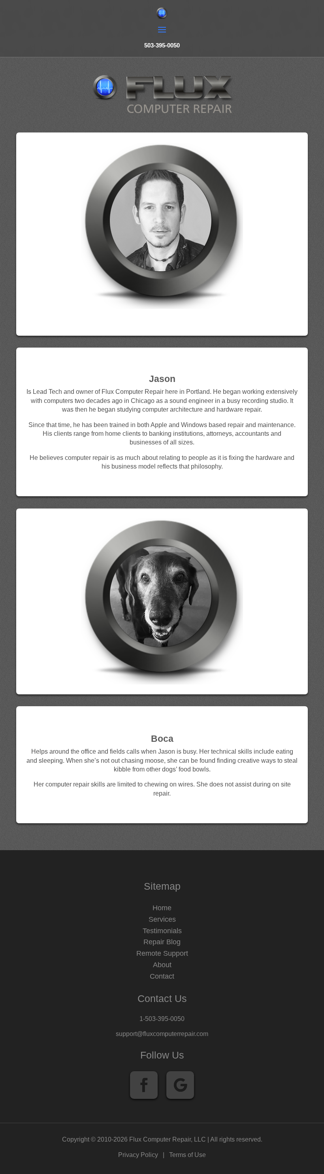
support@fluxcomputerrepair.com (162, 1033)
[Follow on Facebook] (144, 1085)
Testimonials (162, 931)
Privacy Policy (138, 1154)
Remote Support (162, 953)
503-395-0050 (162, 45)
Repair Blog (162, 942)
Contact (162, 976)
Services (162, 919)
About (162, 965)
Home (162, 908)
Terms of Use (187, 1154)
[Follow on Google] (180, 1085)
